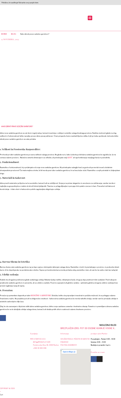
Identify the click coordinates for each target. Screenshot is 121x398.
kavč (70, 157)
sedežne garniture (41, 295)
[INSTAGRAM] (100, 359)
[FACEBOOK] (3, 318)
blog (13, 34)
